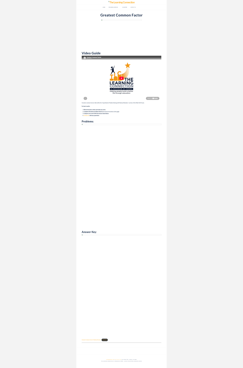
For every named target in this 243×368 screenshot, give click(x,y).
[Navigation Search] (139, 7)
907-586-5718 (118, 359)
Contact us (86, 115)
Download (104, 339)
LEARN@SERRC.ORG (110, 359)
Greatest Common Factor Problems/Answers (91, 339)
